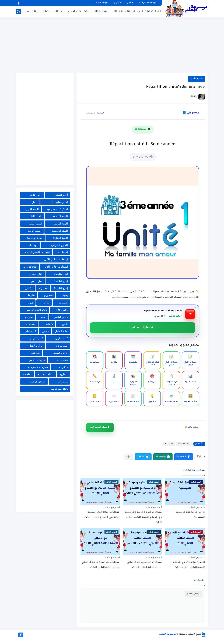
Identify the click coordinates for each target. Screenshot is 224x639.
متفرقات (35, 352)
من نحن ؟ (129, 3)
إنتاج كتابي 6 (61, 288)
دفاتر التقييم (61, 316)
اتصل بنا (117, 3)
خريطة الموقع (101, 3)
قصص (45, 331)
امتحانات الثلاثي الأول (149, 11)
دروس (29, 302)
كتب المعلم (74, 11)
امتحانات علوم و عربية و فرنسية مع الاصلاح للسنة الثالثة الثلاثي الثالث (143, 517)
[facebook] (19, 3)
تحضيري (48, 295)
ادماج (34, 202)
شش (65, 324)
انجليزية (43, 288)
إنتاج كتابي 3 (35, 273)
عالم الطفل (61, 331)
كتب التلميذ (29, 331)
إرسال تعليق (193, 594)
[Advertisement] (112, 45)
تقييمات (63, 302)
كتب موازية (61, 345)
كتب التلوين (61, 338)
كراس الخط (36, 345)
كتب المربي (36, 338)
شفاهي (49, 324)
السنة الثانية (35, 223)
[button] (183, 456)
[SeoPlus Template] (203, 634)
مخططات (59, 11)
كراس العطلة (60, 352)
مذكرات (47, 11)
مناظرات (63, 381)
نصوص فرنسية (37, 381)
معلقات (27, 374)
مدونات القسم (32, 11)
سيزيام (29, 316)
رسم (43, 316)
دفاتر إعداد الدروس (36, 309)
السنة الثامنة (61, 223)
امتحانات (63, 252)
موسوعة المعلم (167, 634)
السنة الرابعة (34, 230)
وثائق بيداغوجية (59, 388)
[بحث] (18, 11)
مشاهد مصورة (46, 374)
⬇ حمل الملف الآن (142, 327)
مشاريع (64, 374)
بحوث (64, 295)
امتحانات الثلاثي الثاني (123, 11)
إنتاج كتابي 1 (30, 266)
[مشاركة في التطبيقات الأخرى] (128, 457)
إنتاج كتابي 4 (61, 280)
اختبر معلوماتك (59, 202)
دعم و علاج (62, 309)
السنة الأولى (32, 209)
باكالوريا (28, 288)
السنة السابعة (60, 237)
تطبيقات (30, 295)
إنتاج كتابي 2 (61, 273)
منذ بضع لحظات (195, 507)
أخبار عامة (35, 194)
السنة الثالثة (196, 79)
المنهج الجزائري (59, 245)
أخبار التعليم (61, 194)
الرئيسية (100, 113)
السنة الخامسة (60, 230)
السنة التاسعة (60, 216)
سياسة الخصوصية (148, 3)
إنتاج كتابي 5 (35, 280)
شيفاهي (30, 324)
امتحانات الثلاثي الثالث (95, 11)
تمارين (46, 302)
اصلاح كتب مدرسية (57, 209)
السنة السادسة (35, 237)
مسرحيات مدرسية (38, 367)
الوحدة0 (33, 245)
